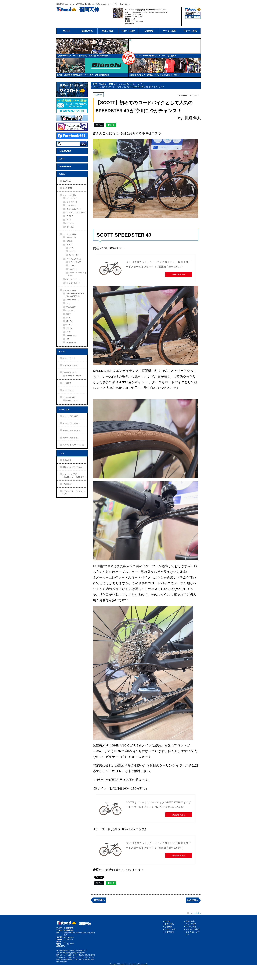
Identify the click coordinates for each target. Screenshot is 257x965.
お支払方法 (169, 932)
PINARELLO (70, 307)
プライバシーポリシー (193, 933)
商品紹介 (62, 174)
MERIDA (68, 328)
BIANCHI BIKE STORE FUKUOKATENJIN (74, 295)
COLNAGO (69, 310)
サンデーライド (68, 358)
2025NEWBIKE (65, 167)
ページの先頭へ (195, 913)
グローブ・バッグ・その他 (77, 274)
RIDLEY (68, 321)
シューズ (72, 266)
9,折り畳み (69, 227)
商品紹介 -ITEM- (106, 84)
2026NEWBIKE (65, 151)
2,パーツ (68, 245)
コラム (61, 453)
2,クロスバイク (71, 202)
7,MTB (68, 220)
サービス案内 (169, 31)
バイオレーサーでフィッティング (74, 492)
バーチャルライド (69, 372)
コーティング (70, 237)
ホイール (72, 251)
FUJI (67, 339)
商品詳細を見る (178, 274)
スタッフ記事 (64, 410)
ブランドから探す (69, 290)
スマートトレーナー (73, 376)
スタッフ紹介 (128, 31)
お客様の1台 (67, 484)
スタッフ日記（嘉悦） (71, 416)
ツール (71, 248)
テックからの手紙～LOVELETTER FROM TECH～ (74, 475)
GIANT (68, 332)
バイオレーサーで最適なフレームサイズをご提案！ (155, 56)
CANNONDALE (71, 300)
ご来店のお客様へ (69, 397)
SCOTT (62, 159)
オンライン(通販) (192, 929)
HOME (66, 31)
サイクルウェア (74, 262)
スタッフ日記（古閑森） (72, 430)
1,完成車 (68, 241)
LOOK (67, 318)
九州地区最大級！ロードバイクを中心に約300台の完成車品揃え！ (83, 56)
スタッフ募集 (190, 31)
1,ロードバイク (71, 198)
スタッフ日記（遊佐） (71, 423)
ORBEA (68, 325)
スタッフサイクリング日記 (73, 445)
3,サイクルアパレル (73, 259)
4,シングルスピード (73, 209)
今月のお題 (66, 460)
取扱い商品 (107, 31)
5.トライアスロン (72, 283)
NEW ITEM (66, 181)
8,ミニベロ (69, 223)
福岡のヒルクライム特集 (72, 467)
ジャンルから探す (69, 195)
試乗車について (71, 400)
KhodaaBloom (71, 335)
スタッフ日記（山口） (71, 438)
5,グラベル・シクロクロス (76, 213)
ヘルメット (72, 269)
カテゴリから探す (69, 234)
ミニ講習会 (66, 383)
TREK (67, 303)
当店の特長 (87, 31)
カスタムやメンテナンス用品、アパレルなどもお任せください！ (155, 75)
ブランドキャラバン (70, 365)
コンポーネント (74, 255)
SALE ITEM (67, 188)
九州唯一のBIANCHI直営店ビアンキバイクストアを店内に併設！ (83, 75)
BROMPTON (70, 342)
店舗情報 (149, 31)
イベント (62, 352)
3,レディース (70, 205)
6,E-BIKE (69, 216)
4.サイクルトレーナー (74, 279)
